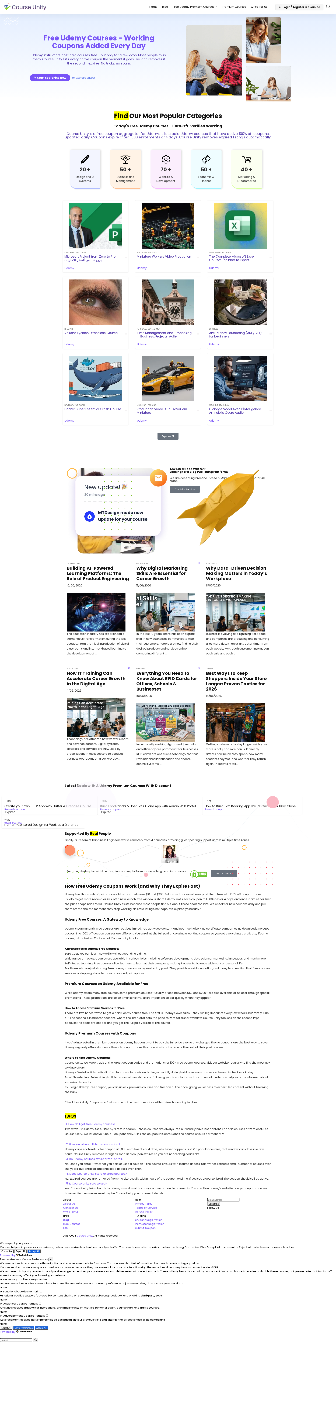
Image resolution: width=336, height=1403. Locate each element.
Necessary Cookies (15, 1279)
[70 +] (166, 159)
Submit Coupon (145, 1228)
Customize (6, 1251)
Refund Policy (143, 1212)
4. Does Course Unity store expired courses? (96, 1174)
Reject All (20, 1251)
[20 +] (85, 159)
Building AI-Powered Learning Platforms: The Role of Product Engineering (98, 573)
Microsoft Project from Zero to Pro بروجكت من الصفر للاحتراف (89, 258)
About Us (69, 1204)
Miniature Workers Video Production (164, 256)
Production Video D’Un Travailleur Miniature (162, 411)
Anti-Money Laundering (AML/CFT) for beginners (235, 335)
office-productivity (75, 252)
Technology (73, 563)
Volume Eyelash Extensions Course (91, 333)
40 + (246, 169)
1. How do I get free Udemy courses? (90, 1124)
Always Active (38, 1279)
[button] (168, 1124)
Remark (33, 1291)
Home (153, 7)
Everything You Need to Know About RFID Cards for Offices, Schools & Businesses (166, 681)
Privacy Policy (143, 1204)
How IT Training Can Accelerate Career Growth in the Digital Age (96, 678)
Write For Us (259, 7)
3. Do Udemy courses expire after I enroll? (94, 1159)
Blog (165, 7)
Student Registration (148, 1220)
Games (209, 668)
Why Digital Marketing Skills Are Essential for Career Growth (162, 573)
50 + (125, 169)
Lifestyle (68, 328)
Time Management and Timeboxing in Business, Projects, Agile (164, 335)
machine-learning (146, 252)
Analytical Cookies (15, 1303)
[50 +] (125, 159)
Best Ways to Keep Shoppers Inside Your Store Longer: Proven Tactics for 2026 (236, 681)
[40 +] (246, 159)
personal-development (149, 328)
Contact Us (70, 1208)
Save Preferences (24, 1328)
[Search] (35, 1340)
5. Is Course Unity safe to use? (86, 1184)
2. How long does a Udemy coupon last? (93, 1144)
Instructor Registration (149, 1224)
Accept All (34, 1251)
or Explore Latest (83, 78)
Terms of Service (146, 1208)
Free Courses (71, 1224)
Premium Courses (234, 7)
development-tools (74, 405)
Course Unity (85, 1235)
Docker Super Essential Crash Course (92, 409)
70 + (166, 169)
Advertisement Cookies (18, 1315)
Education (142, 563)
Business (213, 328)
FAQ (65, 1228)
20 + (85, 169)
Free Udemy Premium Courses (193, 7)
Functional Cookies (15, 1291)
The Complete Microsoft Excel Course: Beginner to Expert (231, 258)
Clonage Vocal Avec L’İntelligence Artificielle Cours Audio (235, 411)
